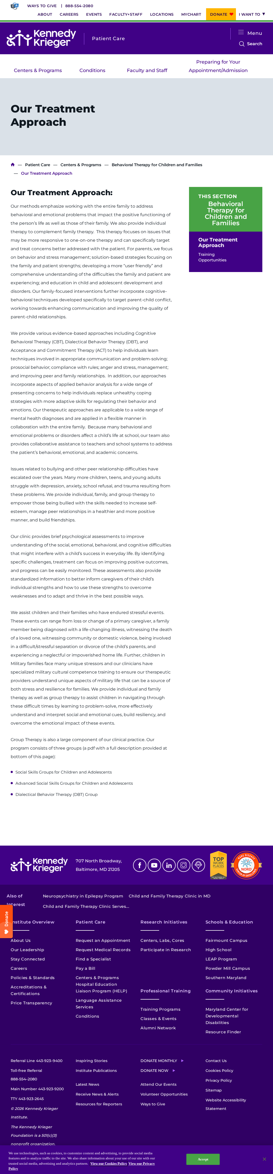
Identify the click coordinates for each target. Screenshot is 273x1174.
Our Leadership (27, 949)
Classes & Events (158, 1018)
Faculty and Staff (147, 70)
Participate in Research (165, 949)
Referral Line (36, 1060)
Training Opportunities (212, 257)
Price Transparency (31, 1002)
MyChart (191, 14)
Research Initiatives (163, 922)
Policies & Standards (33, 977)
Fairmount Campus (227, 940)
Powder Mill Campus (228, 968)
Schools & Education (229, 922)
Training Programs (160, 1009)
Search (254, 44)
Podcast (198, 865)
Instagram (183, 865)
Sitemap (214, 1090)
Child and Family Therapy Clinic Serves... (86, 906)
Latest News (87, 1084)
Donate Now (154, 1070)
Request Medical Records (103, 949)
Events (94, 14)
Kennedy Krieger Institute (13, 165)
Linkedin (169, 865)
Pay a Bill (85, 968)
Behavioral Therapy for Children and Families (157, 164)
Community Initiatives (232, 990)
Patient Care (37, 164)
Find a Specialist (93, 959)
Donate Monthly (158, 1060)
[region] (136, 1159)
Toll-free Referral (26, 1074)
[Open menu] (241, 32)
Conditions (92, 70)
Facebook (139, 865)
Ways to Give (42, 5)
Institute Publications (96, 1070)
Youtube (154, 865)
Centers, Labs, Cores (162, 940)
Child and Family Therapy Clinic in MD (170, 896)
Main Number (37, 1089)
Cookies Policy (219, 1070)
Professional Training (165, 990)
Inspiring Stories (91, 1060)
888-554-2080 (79, 5)
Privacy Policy (219, 1080)
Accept (203, 1159)
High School (219, 949)
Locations (162, 14)
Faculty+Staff (125, 14)
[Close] (264, 1159)
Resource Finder (223, 1031)
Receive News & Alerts (97, 1094)
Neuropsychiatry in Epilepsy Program (83, 896)
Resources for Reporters (99, 1104)
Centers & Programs (38, 70)
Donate (218, 14)
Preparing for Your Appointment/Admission (218, 66)
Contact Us (216, 1060)
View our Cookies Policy (108, 1163)
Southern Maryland (226, 977)
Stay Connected (28, 959)
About (45, 14)
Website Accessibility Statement (226, 1104)
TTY (27, 1098)
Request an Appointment (103, 940)
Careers (69, 14)
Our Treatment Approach (218, 242)
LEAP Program (221, 959)
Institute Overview (33, 922)
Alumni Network (158, 1027)
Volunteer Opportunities (164, 1094)
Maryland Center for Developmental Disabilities (227, 1016)
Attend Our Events (158, 1084)
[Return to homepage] (41, 38)
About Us (21, 940)
